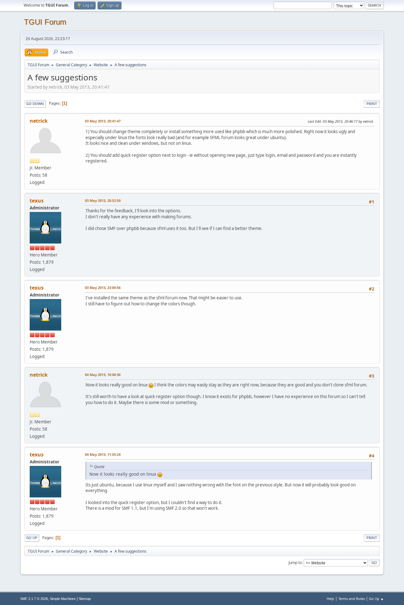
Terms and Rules (351, 598)
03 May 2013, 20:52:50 (103, 200)
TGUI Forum (45, 22)
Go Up (31, 537)
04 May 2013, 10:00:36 (103, 374)
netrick (39, 120)
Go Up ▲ (376, 598)
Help (330, 598)
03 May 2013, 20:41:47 (103, 121)
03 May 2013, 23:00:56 (103, 287)
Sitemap (85, 599)
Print (371, 103)
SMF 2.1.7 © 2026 (34, 599)
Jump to (295, 562)
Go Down (35, 103)
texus (37, 200)
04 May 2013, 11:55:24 (103, 454)
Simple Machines (63, 599)
